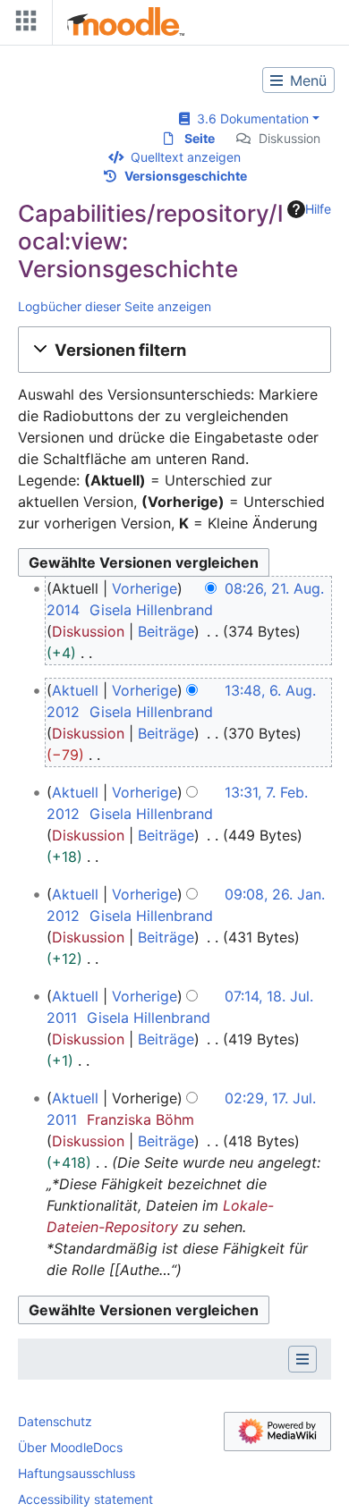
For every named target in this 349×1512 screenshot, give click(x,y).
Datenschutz (55, 1421)
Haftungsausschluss (76, 1473)
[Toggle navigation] (22, 24)
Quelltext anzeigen (186, 157)
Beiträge (166, 631)
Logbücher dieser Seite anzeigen (114, 306)
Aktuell (75, 690)
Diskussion (289, 138)
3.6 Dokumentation (249, 118)
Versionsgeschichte (185, 175)
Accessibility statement (85, 1499)
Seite (199, 138)
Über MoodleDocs (70, 1447)
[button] (174, 349)
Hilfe (318, 208)
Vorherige (144, 588)
